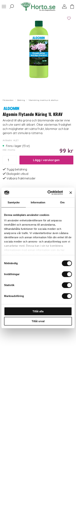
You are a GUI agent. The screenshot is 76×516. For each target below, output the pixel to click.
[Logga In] (64, 6)
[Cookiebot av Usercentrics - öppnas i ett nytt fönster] (48, 192)
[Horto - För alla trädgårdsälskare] (38, 6)
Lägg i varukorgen (46, 160)
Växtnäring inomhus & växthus (43, 100)
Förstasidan (8, 100)
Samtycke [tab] (14, 202)
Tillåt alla (38, 311)
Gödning (21, 100)
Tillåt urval (38, 321)
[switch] (67, 274)
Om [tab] (62, 202)
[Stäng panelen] (70, 192)
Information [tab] (38, 202)
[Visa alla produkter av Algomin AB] (11, 107)
